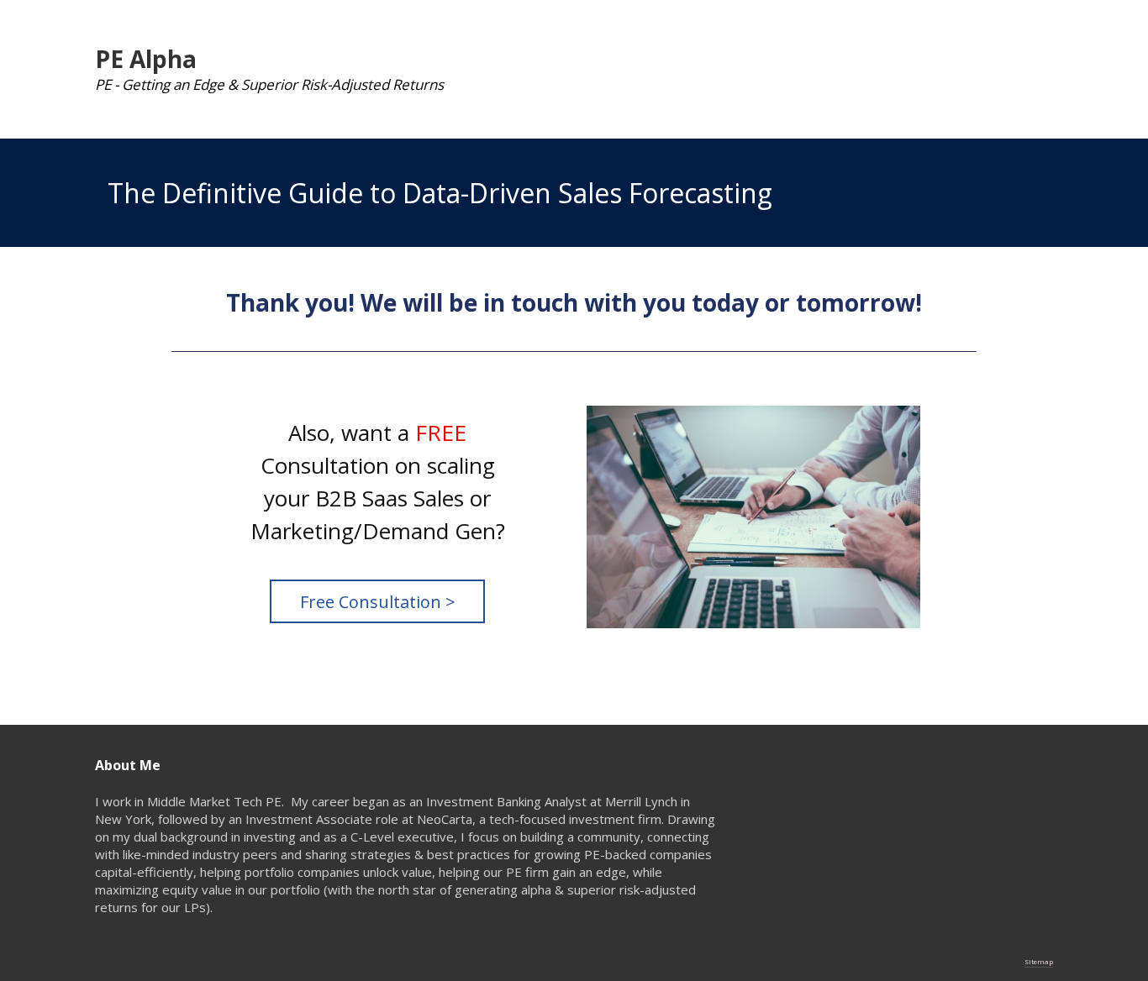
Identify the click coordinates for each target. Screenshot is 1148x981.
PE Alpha (146, 59)
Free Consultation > (378, 601)
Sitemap (1038, 961)
